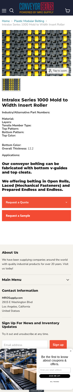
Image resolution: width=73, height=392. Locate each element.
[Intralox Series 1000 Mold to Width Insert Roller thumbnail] (11, 84)
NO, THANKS (54, 381)
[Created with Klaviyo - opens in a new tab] (36, 391)
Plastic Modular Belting (29, 21)
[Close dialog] (70, 351)
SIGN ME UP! (54, 376)
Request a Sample (18, 215)
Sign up (58, 345)
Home (6, 21)
